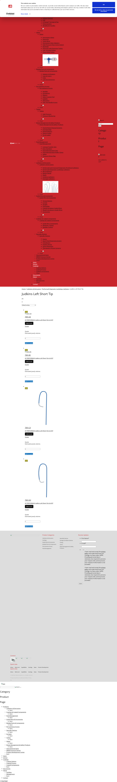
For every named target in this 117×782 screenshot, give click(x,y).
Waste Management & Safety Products (18, 745)
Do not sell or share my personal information (104, 10)
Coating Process (11, 763)
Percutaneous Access (13, 727)
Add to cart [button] (29, 323)
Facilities (9, 772)
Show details (24, 14)
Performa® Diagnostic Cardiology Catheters (55, 289)
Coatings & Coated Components (16, 712)
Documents (6, 769)
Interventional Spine (12, 749)
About (5, 770)
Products (6, 707)
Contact (5, 778)
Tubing (8, 738)
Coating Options (11, 761)
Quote (27, 326)
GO (100, 125)
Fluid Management (12, 716)
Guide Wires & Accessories (14, 719)
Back (11, 710)
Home (24, 289)
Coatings (6, 759)
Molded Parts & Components (15, 723)
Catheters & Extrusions (34, 289)
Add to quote (29, 343)
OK (104, 4)
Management (10, 774)
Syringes (9, 734)
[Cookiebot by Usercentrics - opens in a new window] (10, 14)
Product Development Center (15, 752)
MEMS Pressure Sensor (13, 750)
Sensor (5, 758)
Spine (5, 756)
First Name (85, 538)
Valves (8, 741)
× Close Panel (4, 781)
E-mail (83, 543)
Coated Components (12, 765)
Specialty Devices (11, 730)
